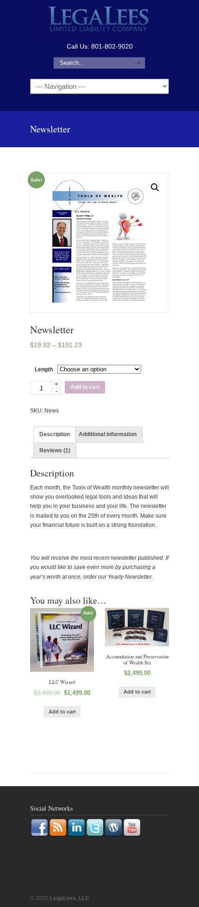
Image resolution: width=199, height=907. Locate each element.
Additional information (108, 434)
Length (44, 369)
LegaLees (99, 20)
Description (54, 434)
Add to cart (85, 387)
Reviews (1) (54, 450)
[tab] (54, 434)
